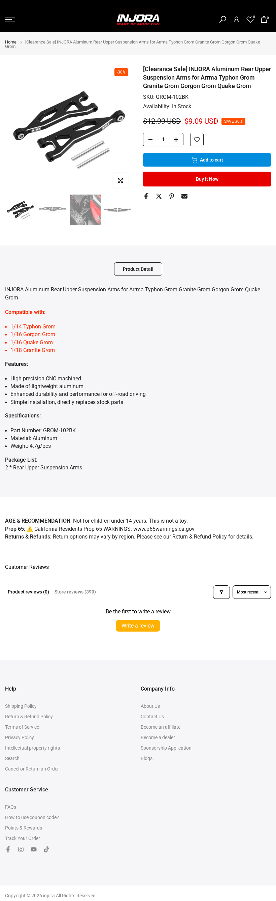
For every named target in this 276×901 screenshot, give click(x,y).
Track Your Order (22, 838)
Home (10, 42)
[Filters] (221, 592)
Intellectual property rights (32, 748)
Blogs (146, 758)
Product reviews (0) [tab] (28, 591)
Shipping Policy (21, 706)
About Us (150, 706)
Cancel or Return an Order (32, 769)
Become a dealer (158, 737)
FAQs (10, 807)
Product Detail (138, 269)
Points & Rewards (23, 828)
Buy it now (207, 179)
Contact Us (152, 716)
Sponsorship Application (166, 748)
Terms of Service (22, 727)
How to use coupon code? (32, 817)
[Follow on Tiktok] (46, 849)
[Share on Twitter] (159, 196)
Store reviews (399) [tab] (75, 591)
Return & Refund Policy (29, 716)
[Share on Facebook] (146, 196)
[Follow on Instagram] (21, 849)
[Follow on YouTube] (34, 849)
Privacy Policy (19, 737)
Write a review (138, 625)
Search (12, 758)
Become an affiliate (160, 727)
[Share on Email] (184, 196)
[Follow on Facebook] (8, 849)
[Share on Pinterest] (172, 196)
